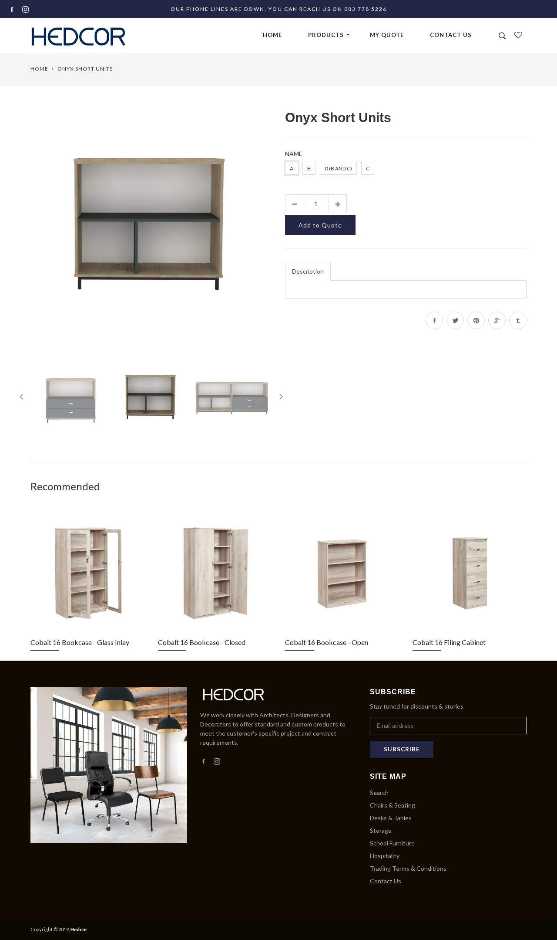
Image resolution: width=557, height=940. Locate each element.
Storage (381, 830)
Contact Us (451, 34)
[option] (151, 229)
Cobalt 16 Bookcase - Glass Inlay (79, 642)
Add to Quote (320, 225)
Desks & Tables (391, 817)
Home (272, 34)
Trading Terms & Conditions (408, 868)
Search (379, 792)
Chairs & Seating (392, 805)
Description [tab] (308, 271)
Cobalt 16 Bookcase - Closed (201, 642)
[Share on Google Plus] (497, 320)
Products (326, 34)
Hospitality (384, 855)
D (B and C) (338, 168)
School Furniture (392, 843)
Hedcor (78, 929)
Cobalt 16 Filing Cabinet (449, 642)
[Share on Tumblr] (518, 320)
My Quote (387, 34)
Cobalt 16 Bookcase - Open (326, 642)
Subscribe (401, 749)
